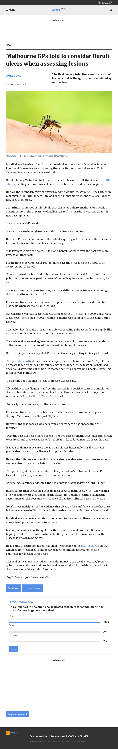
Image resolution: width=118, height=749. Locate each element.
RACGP (69, 736)
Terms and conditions (39, 736)
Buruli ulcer (14, 588)
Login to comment (17, 714)
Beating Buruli (90, 545)
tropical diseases (32, 588)
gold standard (20, 361)
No (13, 625)
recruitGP (78, 736)
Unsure (15, 635)
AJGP (86, 736)
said (8, 282)
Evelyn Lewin (13, 75)
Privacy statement (57, 736)
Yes (13, 616)
